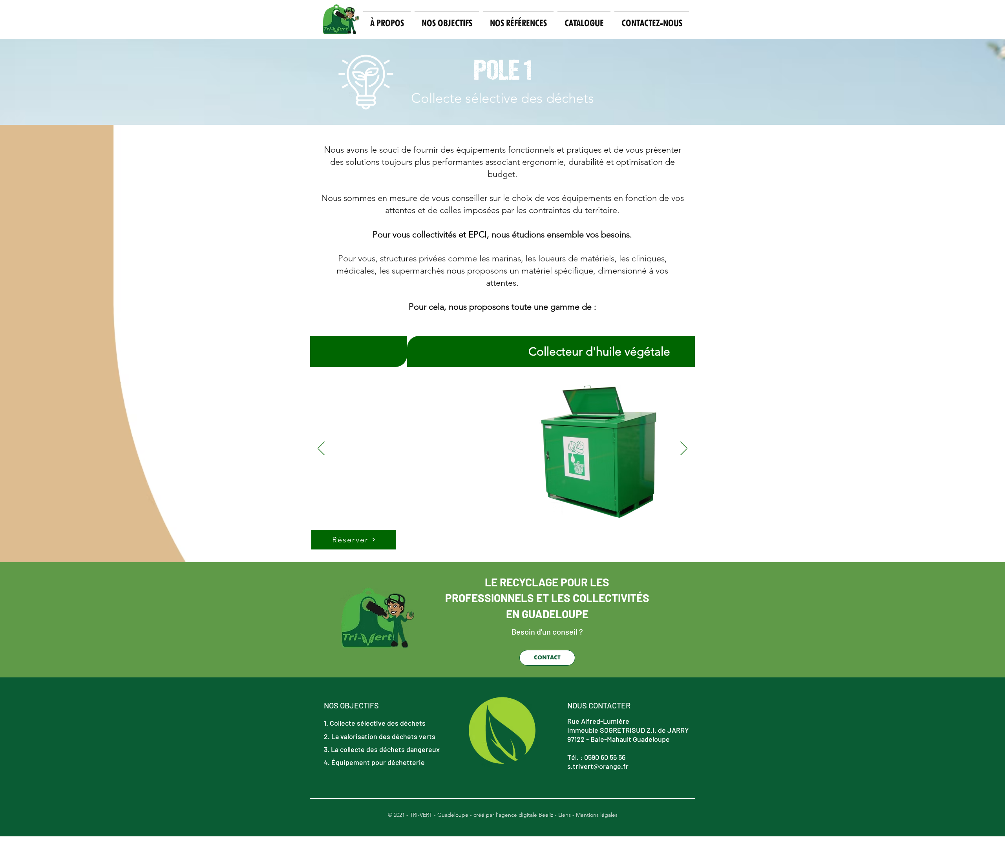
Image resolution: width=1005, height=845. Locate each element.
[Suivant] (683, 449)
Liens (564, 814)
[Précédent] (321, 449)
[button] (447, 19)
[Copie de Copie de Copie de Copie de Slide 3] (525, 549)
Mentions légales (597, 814)
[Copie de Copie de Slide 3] (507, 549)
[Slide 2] (489, 550)
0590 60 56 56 (604, 757)
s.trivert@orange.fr (598, 766)
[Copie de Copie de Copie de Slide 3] (516, 549)
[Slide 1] (479, 549)
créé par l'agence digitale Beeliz (513, 814)
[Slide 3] (498, 549)
